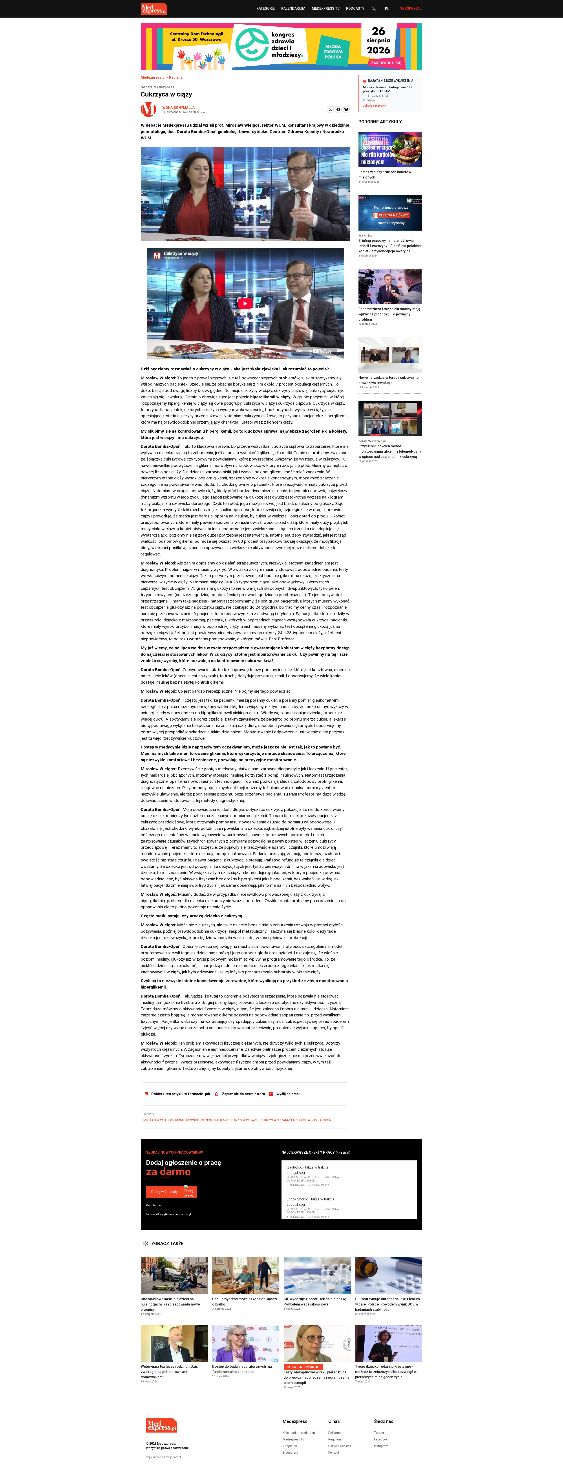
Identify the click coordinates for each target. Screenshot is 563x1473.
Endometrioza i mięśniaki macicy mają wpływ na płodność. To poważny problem (389, 314)
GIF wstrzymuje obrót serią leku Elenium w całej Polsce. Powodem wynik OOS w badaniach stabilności (387, 1304)
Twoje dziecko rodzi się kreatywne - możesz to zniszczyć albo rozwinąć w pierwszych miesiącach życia (386, 1371)
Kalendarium (293, 8)
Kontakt (333, 1452)
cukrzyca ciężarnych (277, 1120)
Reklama (334, 1433)
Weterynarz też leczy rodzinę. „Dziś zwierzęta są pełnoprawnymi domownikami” (169, 1371)
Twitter (379, 1433)
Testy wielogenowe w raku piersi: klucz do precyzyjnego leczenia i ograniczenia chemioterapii (316, 1377)
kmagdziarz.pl (172, 1457)
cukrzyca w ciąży (244, 1120)
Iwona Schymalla (178, 108)
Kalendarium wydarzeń (299, 1433)
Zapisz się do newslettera (243, 1094)
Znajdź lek (290, 1446)
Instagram (381, 1446)
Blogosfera (290, 1452)
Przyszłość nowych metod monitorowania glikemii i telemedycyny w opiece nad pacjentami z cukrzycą (389, 451)
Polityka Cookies (339, 1446)
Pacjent (175, 77)
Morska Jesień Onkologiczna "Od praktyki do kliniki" (387, 89)
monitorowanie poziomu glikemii (201, 1120)
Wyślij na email (288, 1094)
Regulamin (153, 1205)
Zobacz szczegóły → (376, 105)
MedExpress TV (326, 8)
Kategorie (265, 8)
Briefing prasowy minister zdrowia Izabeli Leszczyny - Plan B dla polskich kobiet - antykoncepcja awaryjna (389, 246)
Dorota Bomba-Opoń (314, 1120)
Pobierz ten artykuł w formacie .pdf (180, 1094)
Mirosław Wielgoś (158, 1120)
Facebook (381, 1439)
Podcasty (355, 8)
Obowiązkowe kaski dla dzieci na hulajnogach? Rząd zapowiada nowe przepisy (170, 1304)
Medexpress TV (294, 1439)
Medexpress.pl (153, 77)
